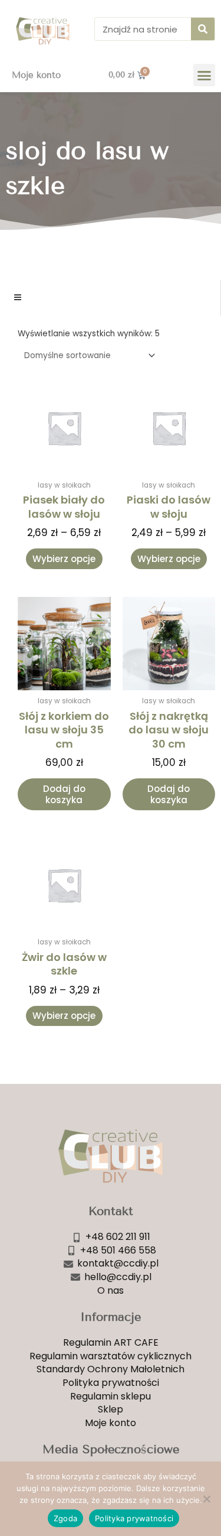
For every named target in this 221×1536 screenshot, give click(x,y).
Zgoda (65, 1518)
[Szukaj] (203, 29)
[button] (204, 75)
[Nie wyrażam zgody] (206, 1499)
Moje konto (36, 75)
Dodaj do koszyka (64, 794)
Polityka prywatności (134, 1518)
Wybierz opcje (63, 559)
